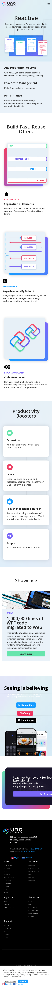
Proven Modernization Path (24, 508)
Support (12, 543)
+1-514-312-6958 (28, 851)
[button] (48, 4)
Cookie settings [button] (10, 981)
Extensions (13, 440)
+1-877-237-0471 (35, 849)
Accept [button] (23, 981)
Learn (10, 474)
